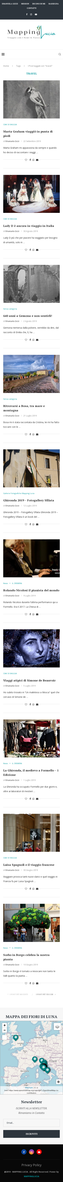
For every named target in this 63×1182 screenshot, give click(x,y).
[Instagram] (31, 14)
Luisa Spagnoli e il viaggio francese (28, 865)
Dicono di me (38, 4)
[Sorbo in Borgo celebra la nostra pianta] (31, 923)
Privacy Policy (31, 1165)
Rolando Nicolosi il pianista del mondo (31, 590)
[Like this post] (26, 159)
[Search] (59, 54)
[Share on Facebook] (30, 159)
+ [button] (5, 1025)
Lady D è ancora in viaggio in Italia (28, 226)
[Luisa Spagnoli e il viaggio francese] (31, 833)
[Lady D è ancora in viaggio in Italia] (31, 194)
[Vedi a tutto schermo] (4, 1037)
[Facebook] (26, 14)
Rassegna (54, 4)
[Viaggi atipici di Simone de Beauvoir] (31, 648)
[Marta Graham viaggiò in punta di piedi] (31, 99)
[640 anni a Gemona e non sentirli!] (31, 284)
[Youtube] (36, 14)
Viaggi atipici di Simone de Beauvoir (29, 680)
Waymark (29, 1087)
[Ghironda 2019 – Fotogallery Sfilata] (31, 468)
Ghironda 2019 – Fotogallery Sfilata (28, 500)
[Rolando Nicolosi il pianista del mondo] (31, 558)
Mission (25, 4)
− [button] (5, 1030)
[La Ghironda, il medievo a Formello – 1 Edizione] (31, 738)
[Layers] (57, 1026)
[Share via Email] (37, 159)
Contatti (31, 8)
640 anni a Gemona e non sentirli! (27, 316)
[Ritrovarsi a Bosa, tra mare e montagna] (31, 374)
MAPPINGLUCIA (31, 1176)
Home (6, 65)
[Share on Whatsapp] (33, 159)
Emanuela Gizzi (10, 4)
